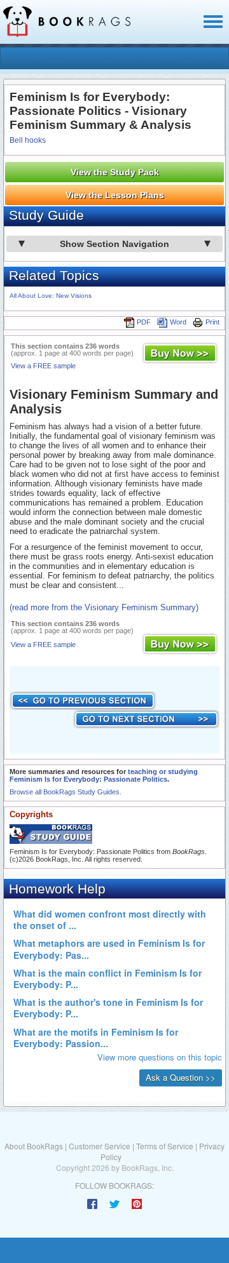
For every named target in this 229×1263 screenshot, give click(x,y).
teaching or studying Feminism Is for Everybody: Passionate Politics (104, 775)
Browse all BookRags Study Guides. (65, 792)
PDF (144, 322)
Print (212, 322)
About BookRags (33, 1145)
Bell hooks (28, 140)
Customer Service (99, 1145)
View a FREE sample (43, 366)
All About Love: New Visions (51, 295)
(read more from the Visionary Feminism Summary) (104, 607)
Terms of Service (164, 1145)
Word (178, 322)
